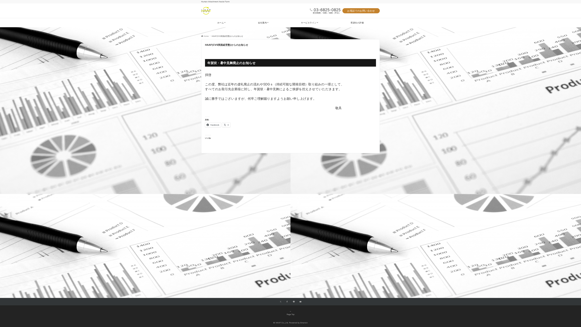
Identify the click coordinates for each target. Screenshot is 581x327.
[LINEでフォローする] (294, 302)
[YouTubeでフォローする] (300, 302)
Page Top (290, 314)
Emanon (304, 323)
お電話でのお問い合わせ (361, 10)
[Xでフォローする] (280, 302)
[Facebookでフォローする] (287, 302)
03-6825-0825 (327, 10)
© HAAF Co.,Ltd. (281, 323)
